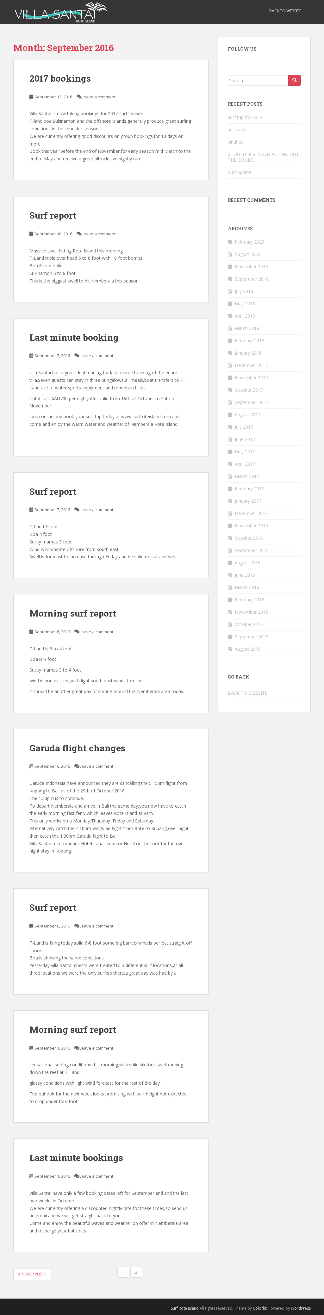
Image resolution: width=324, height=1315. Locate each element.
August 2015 (247, 649)
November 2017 (251, 378)
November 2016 (251, 526)
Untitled (236, 142)
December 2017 (251, 365)
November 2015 (251, 612)
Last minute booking (74, 337)
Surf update (240, 172)
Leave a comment (98, 97)
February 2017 (249, 489)
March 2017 (247, 476)
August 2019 (247, 254)
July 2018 (244, 291)
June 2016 (245, 575)
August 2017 (247, 415)
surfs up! (236, 130)
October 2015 (249, 624)
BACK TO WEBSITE (285, 11)
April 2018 (245, 316)
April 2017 (245, 464)
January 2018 (248, 353)
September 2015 (252, 637)
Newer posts (33, 1274)
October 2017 (249, 390)
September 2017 (252, 402)
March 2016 (247, 587)
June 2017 (245, 439)
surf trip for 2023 (245, 117)
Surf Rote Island (185, 1308)
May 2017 (245, 452)
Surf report (52, 215)
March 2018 (247, 328)
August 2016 (247, 563)
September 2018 (252, 279)
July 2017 (244, 427)
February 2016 (249, 600)
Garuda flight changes (77, 748)
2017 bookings (60, 78)
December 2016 (251, 513)
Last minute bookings (76, 1157)
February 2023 (249, 242)
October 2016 (249, 538)
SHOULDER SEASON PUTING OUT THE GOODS (263, 157)
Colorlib (260, 1308)
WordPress (301, 1308)
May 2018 (245, 304)
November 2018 (251, 267)
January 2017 (248, 501)
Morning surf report (72, 613)
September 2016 (252, 550)
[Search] (294, 80)
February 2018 (249, 341)
